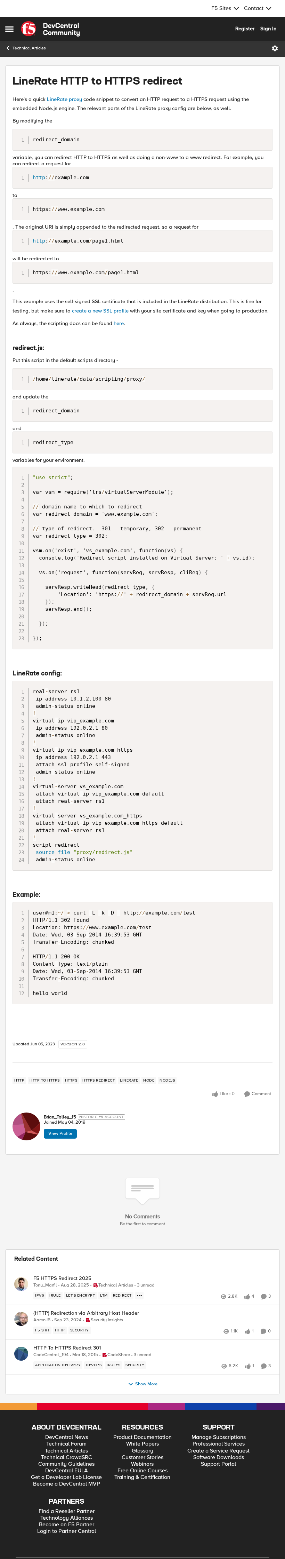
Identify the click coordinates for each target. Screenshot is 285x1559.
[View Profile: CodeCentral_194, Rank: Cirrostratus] (21, 1354)
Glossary (142, 1451)
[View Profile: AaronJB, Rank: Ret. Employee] (21, 1319)
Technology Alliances (66, 1518)
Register (244, 28)
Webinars (142, 1464)
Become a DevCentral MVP (66, 1484)
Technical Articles (29, 48)
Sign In (268, 28)
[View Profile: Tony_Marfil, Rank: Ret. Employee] (21, 1284)
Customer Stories (142, 1457)
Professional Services (219, 1444)
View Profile (60, 1133)
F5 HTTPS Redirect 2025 (62, 1278)
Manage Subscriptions (219, 1437)
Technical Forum (66, 1444)
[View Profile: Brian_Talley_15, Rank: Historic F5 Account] (26, 1126)
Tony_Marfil (45, 1285)
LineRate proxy (64, 99)
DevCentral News (66, 1437)
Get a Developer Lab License (66, 1477)
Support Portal (218, 1464)
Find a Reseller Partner (67, 1511)
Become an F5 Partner (66, 1524)
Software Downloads (218, 1457)
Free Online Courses (142, 1470)
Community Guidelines (66, 1464)
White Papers (142, 1444)
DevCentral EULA (66, 1470)
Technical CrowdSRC (66, 1457)
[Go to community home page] (50, 29)
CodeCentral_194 (50, 1355)
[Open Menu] (275, 48)
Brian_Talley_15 (60, 1117)
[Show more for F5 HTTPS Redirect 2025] (139, 1295)
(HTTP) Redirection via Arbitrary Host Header (86, 1313)
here (119, 323)
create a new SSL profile (100, 311)
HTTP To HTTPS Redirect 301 (67, 1348)
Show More (146, 1384)
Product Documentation (142, 1437)
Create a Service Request (218, 1451)
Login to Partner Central (66, 1531)
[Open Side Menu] (9, 29)
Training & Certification (142, 1477)
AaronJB (41, 1320)
